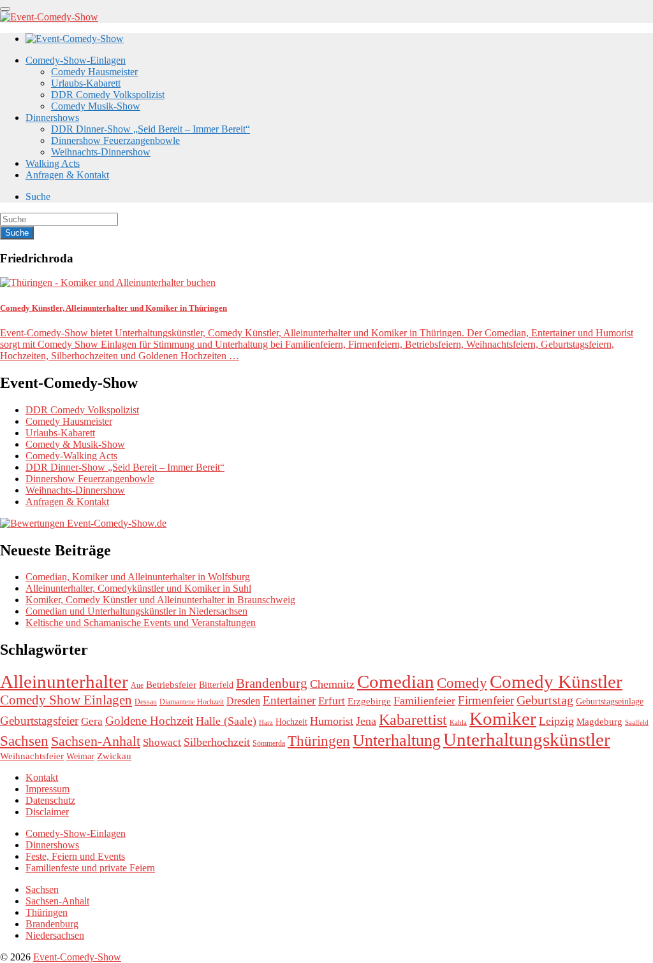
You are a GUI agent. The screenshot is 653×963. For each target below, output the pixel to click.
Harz (266, 722)
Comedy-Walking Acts (71, 455)
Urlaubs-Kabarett (86, 83)
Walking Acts (53, 163)
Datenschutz (50, 800)
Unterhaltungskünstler (526, 739)
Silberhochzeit (217, 742)
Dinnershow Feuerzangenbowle (115, 140)
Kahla (458, 722)
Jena (366, 721)
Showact (162, 742)
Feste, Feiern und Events (75, 856)
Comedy (462, 682)
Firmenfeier (486, 700)
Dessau (146, 701)
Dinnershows (52, 117)
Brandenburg (271, 683)
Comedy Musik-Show (95, 106)
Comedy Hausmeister (94, 71)
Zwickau (114, 756)
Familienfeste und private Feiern (90, 867)
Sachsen (24, 740)
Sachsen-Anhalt (95, 741)
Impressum (48, 788)
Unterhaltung (397, 740)
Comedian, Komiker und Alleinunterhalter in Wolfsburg (138, 576)
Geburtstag (545, 700)
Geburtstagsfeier (39, 720)
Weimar (80, 756)
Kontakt (42, 777)
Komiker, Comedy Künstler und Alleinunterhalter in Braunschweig (160, 599)
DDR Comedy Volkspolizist (108, 94)
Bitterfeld (216, 685)
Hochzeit (291, 722)
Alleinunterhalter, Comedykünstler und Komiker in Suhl (138, 588)
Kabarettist (413, 719)
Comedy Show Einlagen (66, 700)
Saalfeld (637, 722)
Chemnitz (332, 684)
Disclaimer (47, 811)
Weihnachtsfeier (32, 756)
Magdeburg (599, 721)
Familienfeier (424, 700)
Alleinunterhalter (64, 681)
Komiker (502, 718)
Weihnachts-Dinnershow (100, 151)
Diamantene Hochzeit (191, 701)
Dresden (243, 701)
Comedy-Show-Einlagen (76, 60)
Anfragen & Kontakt (67, 174)
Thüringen (319, 740)
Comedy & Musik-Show (75, 444)
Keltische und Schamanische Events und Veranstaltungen (141, 622)
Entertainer (289, 700)
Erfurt (331, 701)
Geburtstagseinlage (609, 701)
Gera (92, 721)
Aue (137, 685)
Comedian (395, 681)
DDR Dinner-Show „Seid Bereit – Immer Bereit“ (150, 129)
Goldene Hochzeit (149, 720)
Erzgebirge (369, 701)
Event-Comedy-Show (77, 957)
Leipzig (556, 721)
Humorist (331, 721)
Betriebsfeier (171, 685)
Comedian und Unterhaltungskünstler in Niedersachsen (136, 611)
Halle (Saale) (226, 721)
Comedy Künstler (556, 681)
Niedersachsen (55, 935)
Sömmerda (269, 743)
